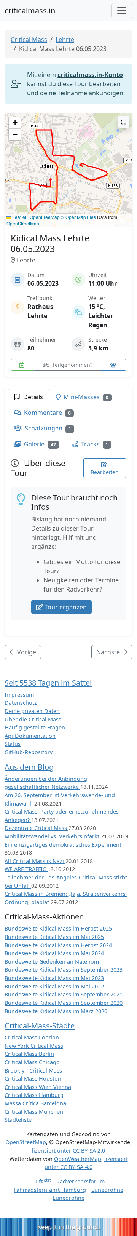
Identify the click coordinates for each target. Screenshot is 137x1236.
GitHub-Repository (29, 752)
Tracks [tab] (94, 444)
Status (13, 743)
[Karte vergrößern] (123, 122)
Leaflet (18, 217)
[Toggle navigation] (121, 10)
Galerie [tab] (39, 444)
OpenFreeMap (45, 217)
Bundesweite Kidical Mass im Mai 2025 (54, 936)
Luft (41, 1181)
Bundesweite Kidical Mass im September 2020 (64, 1002)
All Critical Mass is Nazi (35, 861)
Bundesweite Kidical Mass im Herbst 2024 (58, 945)
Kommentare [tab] (46, 412)
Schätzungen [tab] (47, 428)
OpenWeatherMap (77, 1158)
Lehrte (65, 39)
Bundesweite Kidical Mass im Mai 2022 (54, 986)
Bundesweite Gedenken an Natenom (52, 961)
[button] (49, 173)
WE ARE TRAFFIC (26, 869)
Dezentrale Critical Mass (36, 827)
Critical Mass (29, 39)
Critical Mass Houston (33, 1078)
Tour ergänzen (66, 607)
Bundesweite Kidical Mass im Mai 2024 (54, 953)
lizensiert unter (68, 1150)
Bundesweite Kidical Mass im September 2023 (64, 969)
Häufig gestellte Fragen (35, 727)
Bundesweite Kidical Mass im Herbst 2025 (58, 928)
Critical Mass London (32, 1037)
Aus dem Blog (29, 767)
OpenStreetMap (22, 223)
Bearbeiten (105, 472)
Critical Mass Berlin (29, 1053)
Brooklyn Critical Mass (33, 1070)
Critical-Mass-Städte (40, 1025)
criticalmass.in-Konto (90, 74)
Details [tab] (32, 397)
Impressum (19, 694)
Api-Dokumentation (30, 735)
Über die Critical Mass (33, 719)
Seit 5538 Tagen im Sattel (48, 683)
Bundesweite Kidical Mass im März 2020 (56, 1011)
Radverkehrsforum (80, 1181)
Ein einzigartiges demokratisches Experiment (63, 844)
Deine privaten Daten (32, 711)
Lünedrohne (107, 1189)
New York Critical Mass (34, 1045)
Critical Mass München (34, 1111)
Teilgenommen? (71, 364)
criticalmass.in (30, 10)
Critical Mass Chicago (32, 1062)
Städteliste (18, 1119)
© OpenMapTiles (78, 217)
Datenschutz (21, 702)
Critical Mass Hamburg (34, 1094)
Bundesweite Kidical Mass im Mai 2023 (54, 978)
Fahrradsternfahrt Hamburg (50, 1189)
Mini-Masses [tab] (85, 397)
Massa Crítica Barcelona (35, 1103)
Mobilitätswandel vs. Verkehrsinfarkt (53, 836)
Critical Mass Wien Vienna (38, 1086)
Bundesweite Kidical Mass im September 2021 (64, 994)
